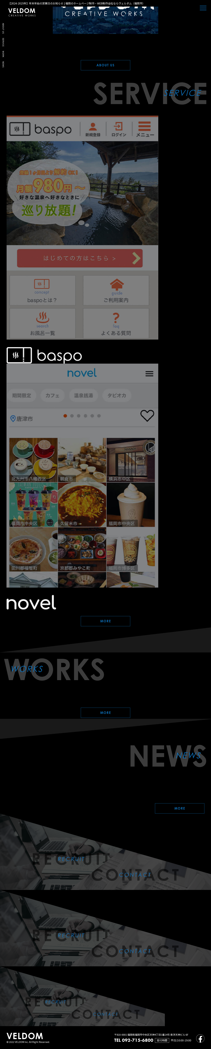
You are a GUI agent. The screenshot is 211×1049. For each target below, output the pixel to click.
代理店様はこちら (12, 1037)
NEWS (3, 64)
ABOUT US (3, 28)
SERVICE (3, 42)
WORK (3, 54)
